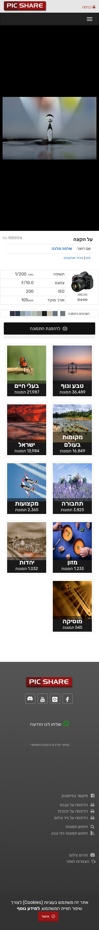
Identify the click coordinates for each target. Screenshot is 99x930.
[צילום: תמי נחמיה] (72, 364)
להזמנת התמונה (46, 328)
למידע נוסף (28, 908)
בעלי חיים (26, 385)
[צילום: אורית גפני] (72, 481)
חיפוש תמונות (77, 826)
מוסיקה (72, 621)
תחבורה (72, 503)
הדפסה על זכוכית (74, 811)
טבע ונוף (72, 385)
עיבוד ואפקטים (74, 258)
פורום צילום (79, 855)
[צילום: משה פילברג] (26, 540)
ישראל (26, 444)
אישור (45, 916)
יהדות (27, 562)
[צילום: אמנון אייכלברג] (72, 422)
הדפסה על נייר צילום (72, 817)
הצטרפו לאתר (78, 861)
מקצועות (27, 503)
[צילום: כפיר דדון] (26, 364)
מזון (72, 562)
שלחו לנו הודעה (45, 724)
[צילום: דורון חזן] (26, 481)
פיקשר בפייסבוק (75, 795)
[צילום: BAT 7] (72, 540)
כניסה (87, 7)
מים (88, 258)
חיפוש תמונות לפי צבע (70, 833)
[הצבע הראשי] (62, 313)
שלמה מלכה (62, 248)
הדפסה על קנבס (75, 804)
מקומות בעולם (72, 440)
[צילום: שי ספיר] (26, 422)
